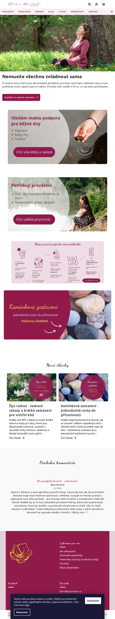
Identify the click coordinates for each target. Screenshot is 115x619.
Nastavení (22, 612)
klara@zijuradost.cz (71, 591)
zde (27, 605)
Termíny (64, 563)
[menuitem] (8, 11)
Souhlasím (93, 600)
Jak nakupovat (68, 551)
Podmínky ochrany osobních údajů (79, 559)
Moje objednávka (69, 567)
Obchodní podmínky (71, 555)
